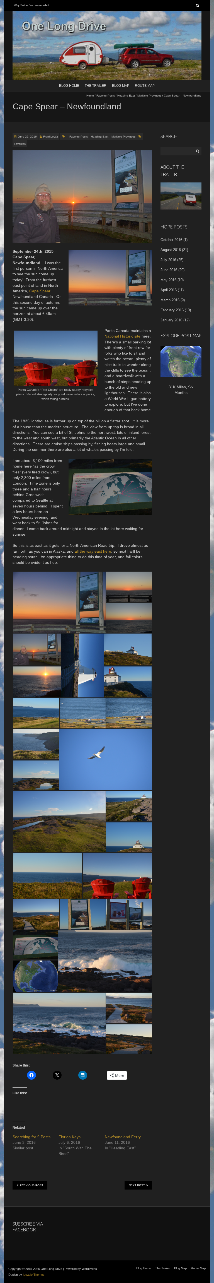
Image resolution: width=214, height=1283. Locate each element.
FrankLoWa (50, 136)
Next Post (137, 1185)
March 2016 (169, 300)
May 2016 (168, 280)
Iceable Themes (34, 1274)
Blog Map (120, 86)
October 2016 (171, 240)
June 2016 (168, 270)
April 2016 (168, 290)
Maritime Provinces (149, 95)
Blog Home (69, 86)
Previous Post (31, 1185)
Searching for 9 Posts (31, 1137)
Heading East (126, 95)
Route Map (145, 86)
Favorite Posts (105, 95)
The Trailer (95, 86)
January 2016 (171, 320)
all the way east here (93, 551)
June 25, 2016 (27, 136)
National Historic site (122, 336)
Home (90, 95)
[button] (59, 602)
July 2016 (168, 260)
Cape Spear (39, 291)
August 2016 (170, 250)
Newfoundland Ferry (123, 1137)
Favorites (20, 143)
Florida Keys (70, 1137)
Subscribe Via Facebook (28, 1227)
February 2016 (172, 310)
